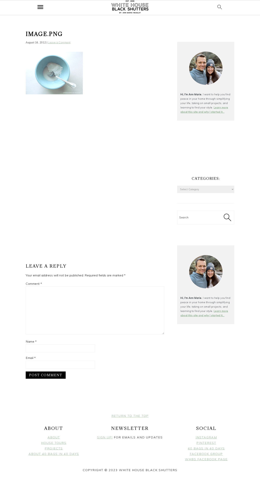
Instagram (206, 437)
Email (31, 358)
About (54, 437)
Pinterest (206, 443)
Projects (54, 448)
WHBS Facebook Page (206, 459)
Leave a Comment (59, 42)
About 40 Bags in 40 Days (54, 454)
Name (31, 341)
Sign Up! (105, 437)
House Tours (53, 443)
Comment (34, 284)
